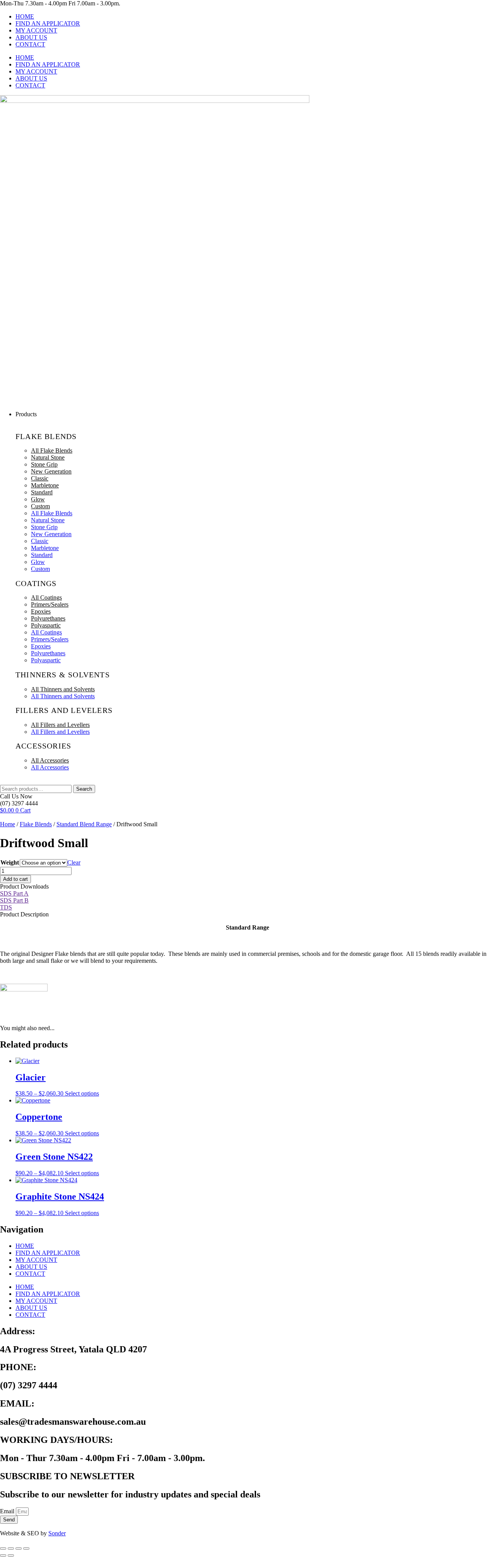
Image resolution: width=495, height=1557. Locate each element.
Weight (9, 862)
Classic (39, 478)
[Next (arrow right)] (11, 1555)
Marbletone (45, 485)
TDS (6, 907)
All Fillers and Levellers (60, 724)
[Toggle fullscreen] (11, 1548)
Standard (42, 492)
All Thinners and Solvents (63, 689)
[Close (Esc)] (26, 1548)
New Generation (51, 471)
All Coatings (46, 597)
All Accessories (50, 760)
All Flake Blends (51, 450)
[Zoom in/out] (3, 1548)
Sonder (57, 1533)
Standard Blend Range (84, 824)
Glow (38, 499)
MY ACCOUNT (36, 30)
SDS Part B (14, 900)
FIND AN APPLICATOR (47, 23)
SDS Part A (14, 893)
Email (8, 1511)
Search (84, 789)
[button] (255, 414)
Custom (40, 506)
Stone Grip (44, 464)
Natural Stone (48, 457)
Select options (82, 1093)
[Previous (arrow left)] (3, 1555)
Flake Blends (36, 824)
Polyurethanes (48, 618)
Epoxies (41, 611)
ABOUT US (31, 37)
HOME (24, 16)
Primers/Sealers (49, 604)
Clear (73, 862)
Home (7, 824)
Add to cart (15, 879)
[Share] (18, 1548)
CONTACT (30, 44)
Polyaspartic (46, 625)
